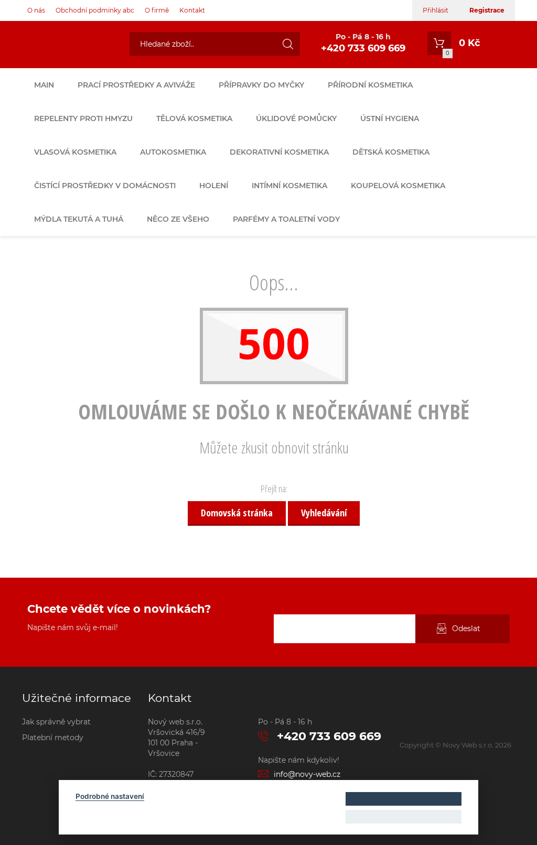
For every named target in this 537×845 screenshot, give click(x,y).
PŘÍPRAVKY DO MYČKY (261, 85)
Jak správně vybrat (56, 722)
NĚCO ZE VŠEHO (178, 219)
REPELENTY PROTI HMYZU (83, 118)
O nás (36, 10)
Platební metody (52, 737)
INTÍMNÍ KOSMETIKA (289, 185)
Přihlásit (435, 10)
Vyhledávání (324, 512)
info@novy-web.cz (307, 774)
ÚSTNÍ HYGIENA (389, 118)
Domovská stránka (237, 512)
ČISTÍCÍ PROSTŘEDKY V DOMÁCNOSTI (105, 185)
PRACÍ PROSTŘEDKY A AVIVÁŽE (136, 85)
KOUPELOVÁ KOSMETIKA (398, 185)
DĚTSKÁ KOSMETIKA (390, 152)
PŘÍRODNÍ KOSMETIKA (370, 85)
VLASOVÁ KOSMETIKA (75, 152)
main (44, 85)
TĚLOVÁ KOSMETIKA (194, 118)
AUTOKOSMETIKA (173, 152)
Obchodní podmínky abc (95, 10)
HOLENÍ (213, 185)
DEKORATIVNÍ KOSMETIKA (279, 152)
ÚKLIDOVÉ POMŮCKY (296, 118)
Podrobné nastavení (110, 796)
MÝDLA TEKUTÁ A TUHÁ (78, 219)
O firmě (157, 10)
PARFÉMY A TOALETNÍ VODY (286, 219)
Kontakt (192, 10)
